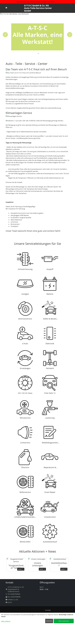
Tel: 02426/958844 (14, 594)
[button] (36, 53)
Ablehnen (49, 621)
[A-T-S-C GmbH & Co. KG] (66, 8)
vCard (10, 602)
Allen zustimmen (63, 621)
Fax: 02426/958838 (14, 597)
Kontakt (48, 610)
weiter (20, 569)
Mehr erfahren (5, 621)
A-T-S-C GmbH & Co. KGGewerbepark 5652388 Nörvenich (16, 589)
